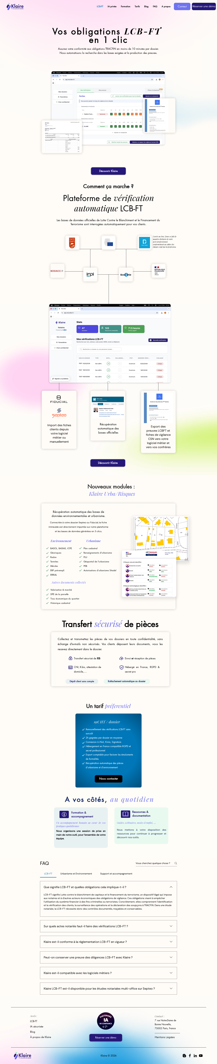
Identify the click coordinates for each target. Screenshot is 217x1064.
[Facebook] (190, 1055)
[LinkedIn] (195, 1055)
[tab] (48, 874)
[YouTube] (201, 1055)
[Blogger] (184, 1055)
